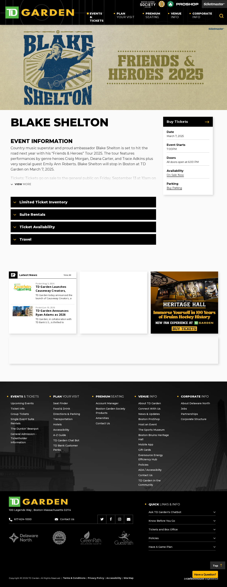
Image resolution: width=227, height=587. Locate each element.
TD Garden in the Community (149, 482)
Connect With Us (149, 408)
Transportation (63, 419)
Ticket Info (18, 408)
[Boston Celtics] (170, 6)
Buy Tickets (177, 122)
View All (67, 275)
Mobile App (145, 444)
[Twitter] (102, 519)
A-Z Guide (59, 435)
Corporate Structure (193, 419)
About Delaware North (195, 403)
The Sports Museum (151, 429)
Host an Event (147, 424)
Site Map (129, 578)
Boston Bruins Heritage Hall (153, 437)
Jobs (184, 408)
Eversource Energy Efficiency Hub (150, 457)
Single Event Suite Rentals (22, 421)
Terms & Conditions (74, 578)
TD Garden (39, 12)
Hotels (57, 424)
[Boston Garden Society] (148, 7)
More (23, 184)
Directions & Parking (66, 414)
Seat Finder (60, 403)
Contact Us (103, 423)
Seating (153, 15)
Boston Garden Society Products (110, 411)
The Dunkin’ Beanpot (24, 428)
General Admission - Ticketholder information (24, 438)
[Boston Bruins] (162, 6)
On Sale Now (175, 175)
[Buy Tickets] (214, 4)
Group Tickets (20, 414)
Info (176, 15)
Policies (143, 464)
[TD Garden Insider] (128, 519)
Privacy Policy (96, 578)
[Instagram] (119, 519)
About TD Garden (149, 403)
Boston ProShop (149, 419)
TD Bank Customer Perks (65, 447)
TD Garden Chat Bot (66, 440)
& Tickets (97, 17)
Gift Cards (144, 449)
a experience (201, 578)
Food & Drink (61, 408)
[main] (113, 203)
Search (221, 16)
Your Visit (125, 15)
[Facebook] (111, 519)
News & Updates (149, 414)
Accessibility (61, 429)
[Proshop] (187, 5)
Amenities (102, 418)
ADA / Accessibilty (150, 469)
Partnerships (189, 414)
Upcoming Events (22, 403)
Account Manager (107, 403)
